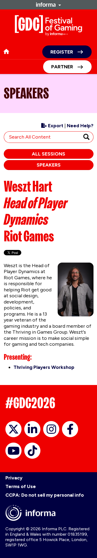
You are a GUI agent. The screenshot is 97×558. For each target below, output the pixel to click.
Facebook (70, 429)
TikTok (32, 451)
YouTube (13, 451)
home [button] (6, 51)
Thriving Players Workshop (43, 367)
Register (61, 52)
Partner (62, 67)
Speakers (49, 165)
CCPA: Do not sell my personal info (44, 495)
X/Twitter (13, 429)
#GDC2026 (30, 403)
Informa (48, 4)
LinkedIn (32, 429)
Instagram (51, 429)
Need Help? (80, 126)
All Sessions (48, 154)
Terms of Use (20, 486)
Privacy (13, 478)
